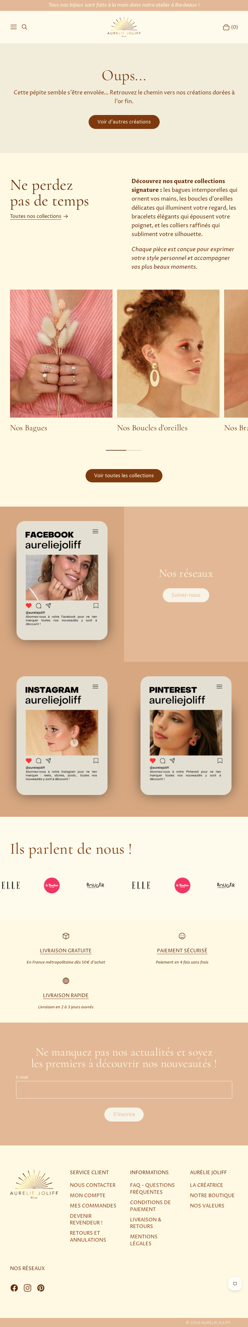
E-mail (22, 1077)
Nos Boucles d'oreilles (152, 427)
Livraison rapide (66, 995)
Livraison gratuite (66, 951)
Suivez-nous (186, 595)
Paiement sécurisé (182, 951)
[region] (124, 361)
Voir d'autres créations (124, 122)
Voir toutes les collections (124, 475)
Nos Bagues (28, 427)
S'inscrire (124, 1114)
